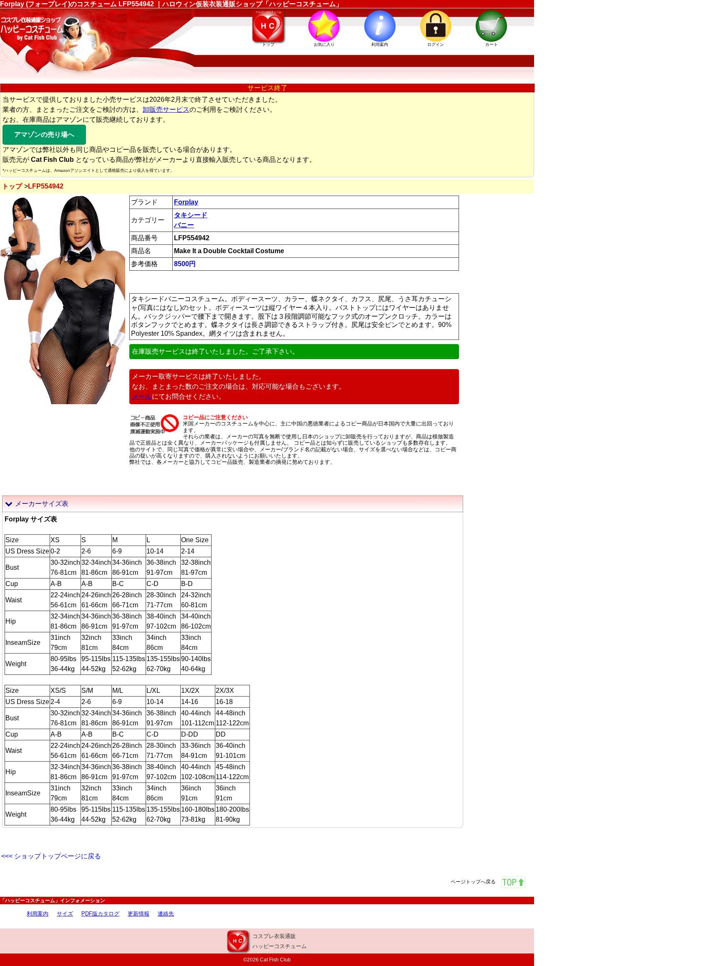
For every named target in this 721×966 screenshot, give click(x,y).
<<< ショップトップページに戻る (51, 856)
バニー (184, 225)
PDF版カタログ (100, 914)
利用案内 (37, 914)
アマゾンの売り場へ (44, 134)
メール (142, 396)
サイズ (65, 914)
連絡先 (166, 914)
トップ (12, 186)
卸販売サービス (166, 109)
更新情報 (138, 914)
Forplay (186, 202)
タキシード (190, 215)
